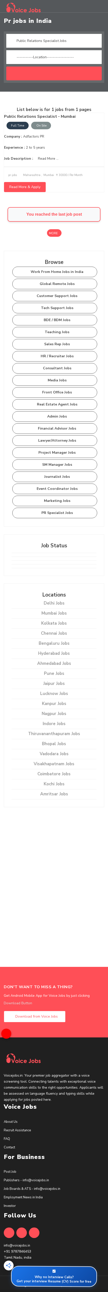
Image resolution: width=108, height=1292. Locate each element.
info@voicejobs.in (17, 1245)
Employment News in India (23, 1197)
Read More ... (48, 158)
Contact (9, 1147)
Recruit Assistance (17, 1130)
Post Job (10, 1171)
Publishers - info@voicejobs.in (26, 1180)
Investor (10, 1206)
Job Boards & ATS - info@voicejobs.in (32, 1189)
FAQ (7, 1139)
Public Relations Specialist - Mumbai (40, 116)
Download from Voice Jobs (36, 1016)
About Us (11, 1122)
